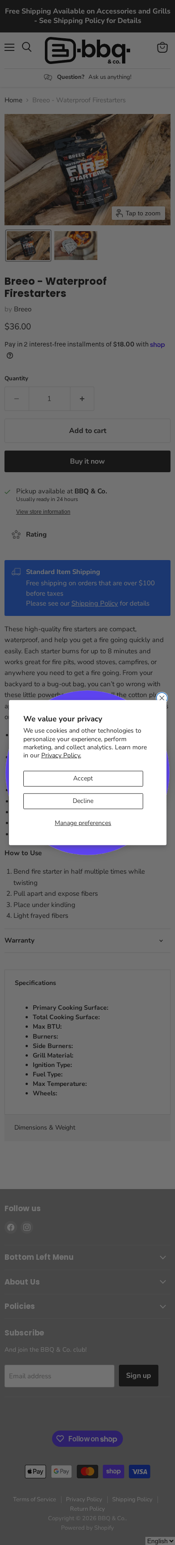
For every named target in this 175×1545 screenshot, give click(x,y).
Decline (83, 801)
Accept (83, 778)
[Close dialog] (162, 698)
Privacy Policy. (61, 755)
